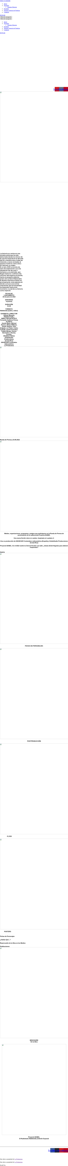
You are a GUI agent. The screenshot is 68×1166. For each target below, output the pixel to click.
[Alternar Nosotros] (31, 23)
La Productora (18, 1159)
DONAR (2, 15)
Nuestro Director (12, 7)
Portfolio (6, 9)
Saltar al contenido (5, 1)
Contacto (6, 12)
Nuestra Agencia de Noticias (12, 10)
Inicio (5, 4)
